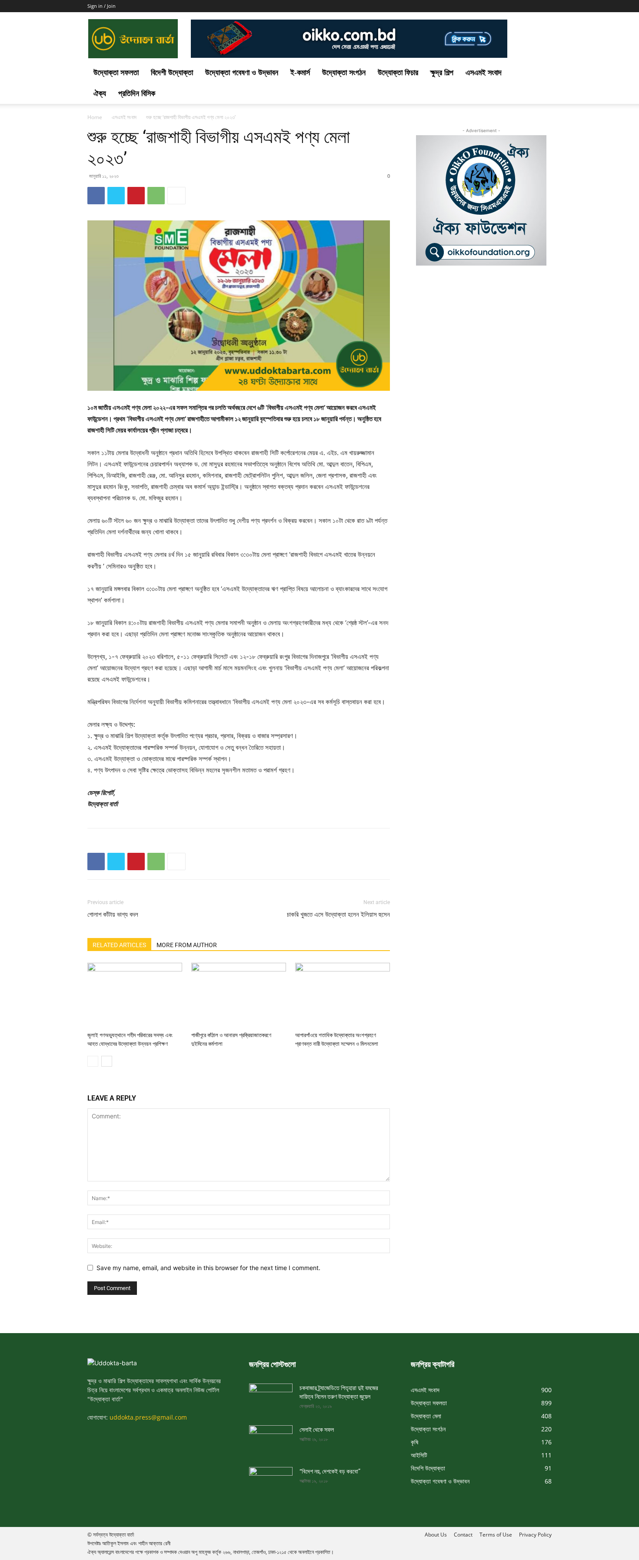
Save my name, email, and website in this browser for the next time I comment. (208, 1267)
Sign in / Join (101, 6)
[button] (541, 73)
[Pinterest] (136, 195)
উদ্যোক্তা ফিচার (398, 72)
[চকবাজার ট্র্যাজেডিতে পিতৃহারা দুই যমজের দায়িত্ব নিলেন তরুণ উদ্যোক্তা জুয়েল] (271, 1396)
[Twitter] (116, 195)
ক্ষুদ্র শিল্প (441, 72)
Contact (463, 1534)
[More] (176, 195)
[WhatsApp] (156, 195)
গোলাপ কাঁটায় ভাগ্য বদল (112, 914)
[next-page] (106, 1061)
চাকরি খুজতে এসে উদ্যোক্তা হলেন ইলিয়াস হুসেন (338, 914)
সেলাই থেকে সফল (317, 1429)
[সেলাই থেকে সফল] (271, 1437)
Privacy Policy (535, 1534)
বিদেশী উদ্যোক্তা (172, 72)
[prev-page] (92, 1061)
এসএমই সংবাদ (484, 72)
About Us (436, 1534)
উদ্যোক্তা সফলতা (116, 72)
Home (94, 117)
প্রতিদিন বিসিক (136, 93)
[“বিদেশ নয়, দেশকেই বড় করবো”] (271, 1479)
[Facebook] (96, 195)
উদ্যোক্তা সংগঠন (344, 72)
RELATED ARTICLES (119, 944)
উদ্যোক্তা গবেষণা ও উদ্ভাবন (241, 72)
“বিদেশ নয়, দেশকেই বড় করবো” (330, 1471)
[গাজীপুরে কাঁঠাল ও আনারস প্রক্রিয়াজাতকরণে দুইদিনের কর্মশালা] (238, 995)
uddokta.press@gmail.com (148, 1417)
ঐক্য (99, 93)
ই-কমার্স (300, 72)
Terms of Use (495, 1534)
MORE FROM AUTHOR (186, 944)
